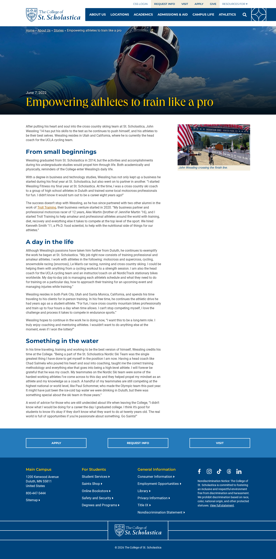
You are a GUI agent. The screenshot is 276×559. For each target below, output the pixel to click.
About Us (44, 30)
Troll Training (46, 207)
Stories (59, 30)
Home (30, 30)
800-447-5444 (36, 493)
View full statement (222, 505)
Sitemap (32, 500)
